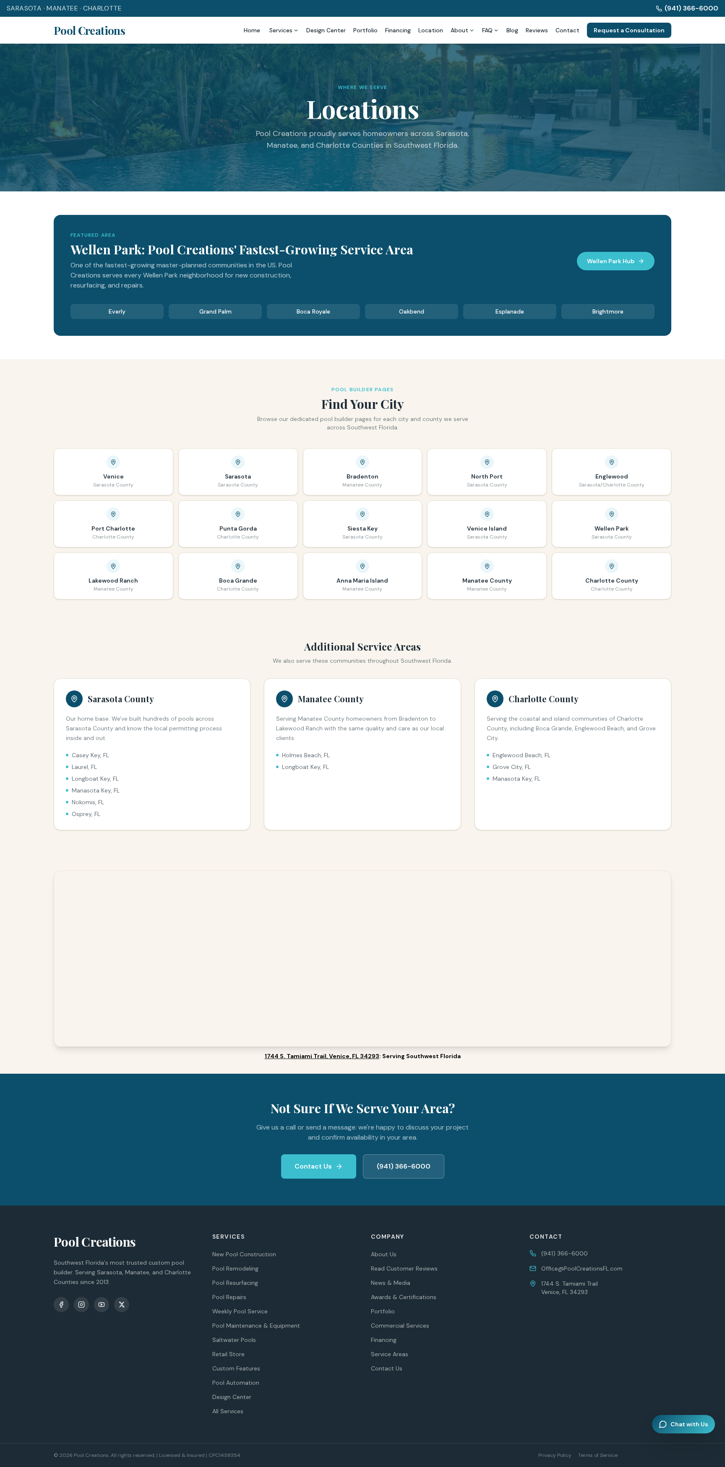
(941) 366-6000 (691, 8)
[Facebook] (61, 1304)
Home (252, 30)
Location (430, 30)
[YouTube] (101, 1304)
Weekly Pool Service (240, 1311)
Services (280, 30)
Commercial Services (400, 1325)
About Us (383, 1254)
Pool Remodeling (235, 1268)
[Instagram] (81, 1304)
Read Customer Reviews (404, 1268)
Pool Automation (235, 1382)
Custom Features (236, 1368)
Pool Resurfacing (235, 1283)
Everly (117, 311)
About (459, 30)
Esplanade (510, 311)
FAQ (487, 30)
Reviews (537, 30)
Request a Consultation (629, 30)
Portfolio (365, 30)
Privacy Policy (554, 1455)
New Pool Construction (244, 1254)
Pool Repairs (229, 1297)
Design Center (326, 30)
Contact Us (313, 1166)
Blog (512, 30)
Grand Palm (215, 311)
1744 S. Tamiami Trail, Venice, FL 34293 (322, 1056)
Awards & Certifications (403, 1297)
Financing (398, 30)
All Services (227, 1411)
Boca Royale (313, 311)
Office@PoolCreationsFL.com (582, 1268)
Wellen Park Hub (610, 261)
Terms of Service (598, 1455)
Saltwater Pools (234, 1340)
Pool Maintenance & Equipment (256, 1325)
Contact (567, 30)
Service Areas (389, 1354)
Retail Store (228, 1354)
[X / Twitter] (121, 1304)
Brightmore (607, 311)
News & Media (390, 1283)
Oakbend (411, 311)
